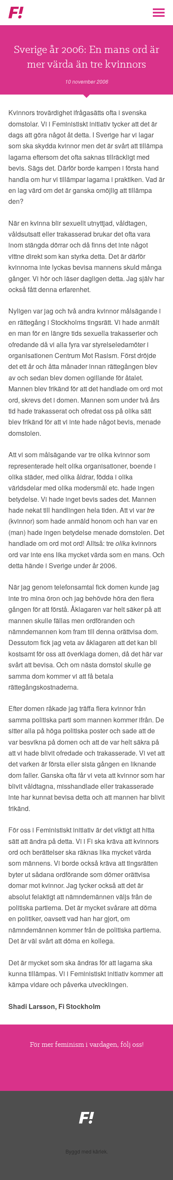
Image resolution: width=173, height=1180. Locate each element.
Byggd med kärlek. (87, 1151)
